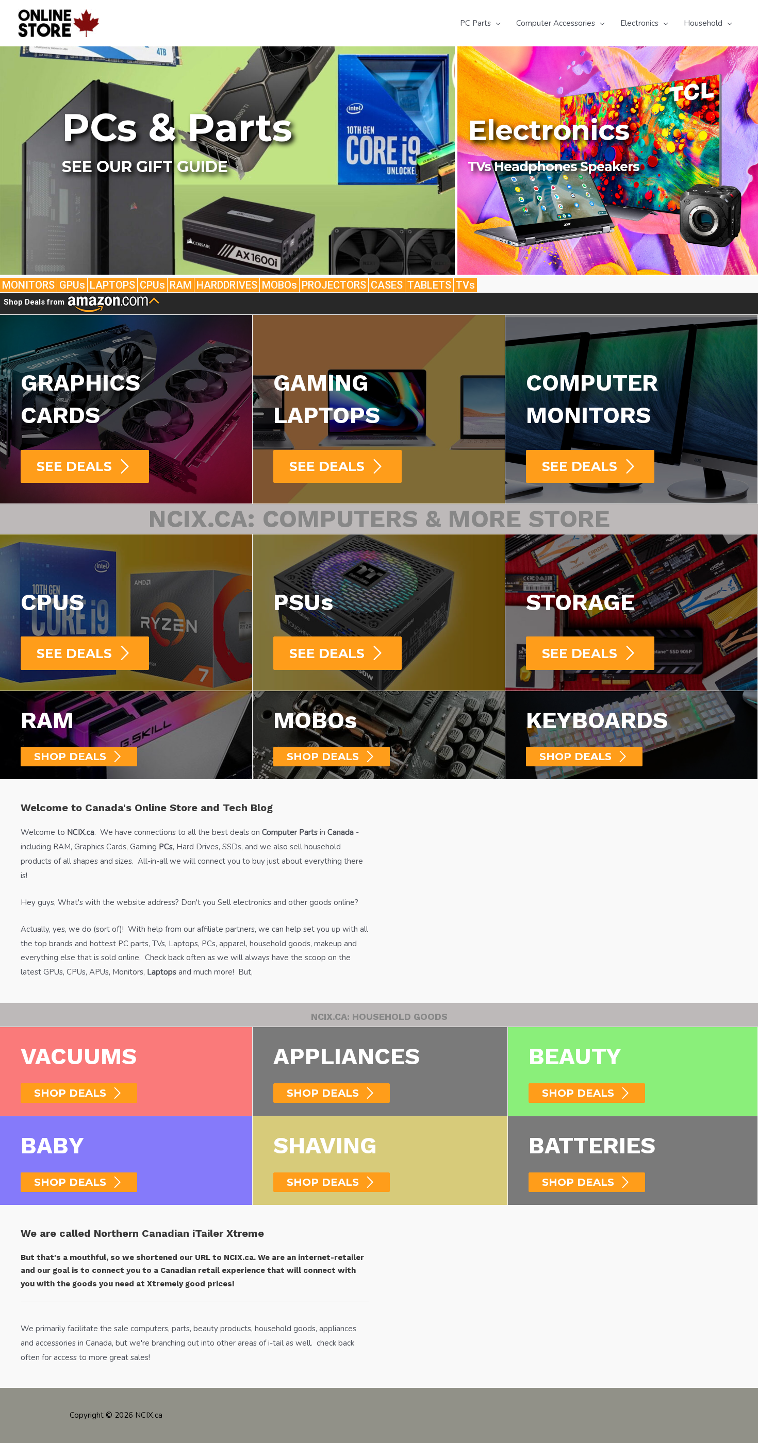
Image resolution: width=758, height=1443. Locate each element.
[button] (153, 202)
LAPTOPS (112, 285)
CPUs (152, 285)
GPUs (72, 285)
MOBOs (279, 285)
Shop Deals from (35, 302)
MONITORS (28, 285)
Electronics (639, 23)
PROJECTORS (334, 285)
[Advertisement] (563, 872)
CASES (387, 285)
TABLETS (429, 285)
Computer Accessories (555, 23)
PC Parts (475, 23)
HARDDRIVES (226, 285)
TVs (465, 285)
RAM (181, 285)
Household (703, 23)
